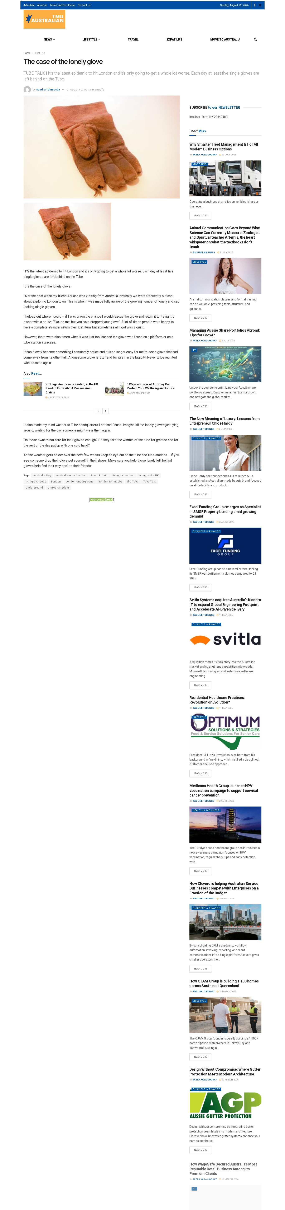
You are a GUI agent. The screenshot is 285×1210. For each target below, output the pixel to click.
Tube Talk (149, 481)
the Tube (133, 481)
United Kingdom (58, 487)
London (56, 481)
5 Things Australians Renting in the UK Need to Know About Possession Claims (71, 388)
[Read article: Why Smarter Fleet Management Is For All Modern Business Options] (225, 178)
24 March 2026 (227, 991)
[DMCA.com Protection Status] (101, 499)
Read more (202, 214)
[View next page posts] (105, 411)
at (194, 350)
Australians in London (71, 475)
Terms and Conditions (62, 5)
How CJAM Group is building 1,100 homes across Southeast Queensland (224, 983)
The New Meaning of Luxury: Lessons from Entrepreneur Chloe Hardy (224, 421)
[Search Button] (255, 39)
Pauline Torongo (203, 429)
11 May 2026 (225, 615)
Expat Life (174, 39)
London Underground (80, 481)
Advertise (29, 5)
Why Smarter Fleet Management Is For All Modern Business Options (223, 146)
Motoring (200, 164)
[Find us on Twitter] (260, 5)
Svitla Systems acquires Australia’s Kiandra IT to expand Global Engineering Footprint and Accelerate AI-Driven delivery (225, 604)
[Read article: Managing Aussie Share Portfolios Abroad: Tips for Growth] (225, 364)
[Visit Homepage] (44, 20)
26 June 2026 (226, 522)
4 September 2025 (58, 397)
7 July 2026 (226, 252)
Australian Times (204, 252)
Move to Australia (225, 39)
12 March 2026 (229, 1177)
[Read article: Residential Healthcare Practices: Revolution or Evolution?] (225, 732)
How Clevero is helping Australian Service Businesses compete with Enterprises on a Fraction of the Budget (224, 888)
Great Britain (99, 475)
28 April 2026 (226, 801)
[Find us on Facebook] (255, 5)
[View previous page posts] (98, 411)
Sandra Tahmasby (48, 89)
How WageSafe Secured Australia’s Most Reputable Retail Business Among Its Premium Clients (223, 1167)
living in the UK (149, 475)
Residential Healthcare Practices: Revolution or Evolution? (217, 700)
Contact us (84, 5)
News (48, 39)
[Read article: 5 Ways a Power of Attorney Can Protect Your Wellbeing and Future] (114, 389)
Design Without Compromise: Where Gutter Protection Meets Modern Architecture (225, 1071)
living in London (123, 475)
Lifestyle (89, 39)
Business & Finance (206, 438)
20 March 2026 (229, 1079)
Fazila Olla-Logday (205, 154)
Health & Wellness (206, 810)
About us (42, 5)
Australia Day (42, 475)
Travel (133, 39)
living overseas (36, 481)
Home (27, 53)
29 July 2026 (228, 154)
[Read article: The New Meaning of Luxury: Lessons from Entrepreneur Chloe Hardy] (225, 453)
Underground (34, 487)
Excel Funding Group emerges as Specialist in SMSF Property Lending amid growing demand (225, 511)
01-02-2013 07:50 (77, 89)
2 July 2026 (228, 340)
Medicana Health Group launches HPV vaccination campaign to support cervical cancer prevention (223, 790)
